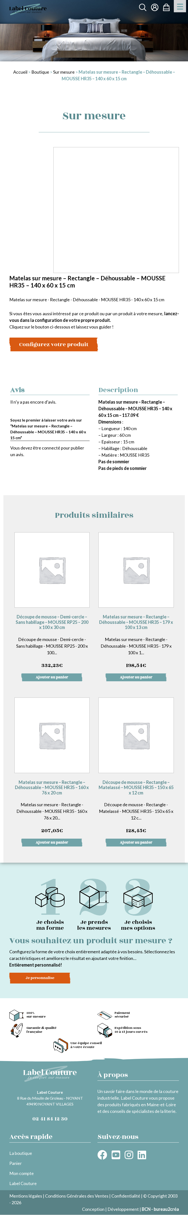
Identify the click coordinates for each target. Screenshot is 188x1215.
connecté (51, 448)
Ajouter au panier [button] (52, 677)
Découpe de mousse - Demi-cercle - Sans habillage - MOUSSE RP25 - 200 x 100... (52, 641)
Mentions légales (25, 1196)
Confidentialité (125, 1196)
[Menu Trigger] (180, 6)
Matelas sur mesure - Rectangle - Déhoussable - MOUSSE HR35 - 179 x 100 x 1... (136, 641)
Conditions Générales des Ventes (76, 1196)
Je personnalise (39, 978)
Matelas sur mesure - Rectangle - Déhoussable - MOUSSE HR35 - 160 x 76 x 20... (52, 807)
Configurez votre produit (53, 344)
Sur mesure (64, 72)
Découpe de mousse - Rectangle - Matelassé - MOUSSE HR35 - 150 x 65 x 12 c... (136, 807)
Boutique (40, 72)
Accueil (20, 72)
